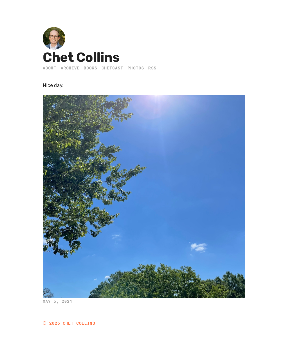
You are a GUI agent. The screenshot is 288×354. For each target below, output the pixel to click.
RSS (152, 68)
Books (90, 68)
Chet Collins (81, 57)
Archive (70, 68)
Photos (136, 68)
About (49, 68)
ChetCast (112, 68)
